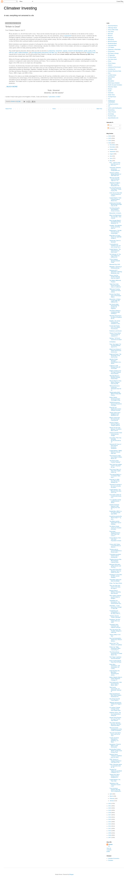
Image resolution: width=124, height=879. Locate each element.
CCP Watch (111, 47)
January (112, 800)
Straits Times (111, 94)
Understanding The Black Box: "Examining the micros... (114, 673)
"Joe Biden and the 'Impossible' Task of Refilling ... (115, 523)
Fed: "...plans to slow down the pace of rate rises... (114, 164)
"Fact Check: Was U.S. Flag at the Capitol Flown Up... (115, 471)
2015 (109, 819)
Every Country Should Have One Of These (115, 661)
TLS (109, 98)
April (111, 794)
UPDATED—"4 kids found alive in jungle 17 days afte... (115, 607)
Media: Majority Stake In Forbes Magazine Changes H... (115, 679)
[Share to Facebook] (33, 102)
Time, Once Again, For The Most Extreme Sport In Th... (115, 346)
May (111, 160)
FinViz (109, 61)
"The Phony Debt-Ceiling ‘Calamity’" (115, 461)
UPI (109, 106)
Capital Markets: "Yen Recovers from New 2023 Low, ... (115, 491)
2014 (109, 821)
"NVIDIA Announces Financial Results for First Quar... (115, 404)
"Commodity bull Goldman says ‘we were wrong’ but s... (115, 246)
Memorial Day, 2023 (114, 264)
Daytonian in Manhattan (114, 49)
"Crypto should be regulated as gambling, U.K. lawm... (114, 740)
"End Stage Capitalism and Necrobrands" (115, 657)
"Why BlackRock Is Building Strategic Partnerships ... (114, 377)
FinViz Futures (112, 63)
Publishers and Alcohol (115, 331)
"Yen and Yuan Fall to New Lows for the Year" (115, 734)
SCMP (109, 91)
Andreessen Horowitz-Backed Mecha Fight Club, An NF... (115, 204)
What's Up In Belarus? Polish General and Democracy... (115, 351)
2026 (109, 136)
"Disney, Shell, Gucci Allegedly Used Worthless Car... (114, 414)
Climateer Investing (20, 8)
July (111, 156)
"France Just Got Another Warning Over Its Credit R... (114, 277)
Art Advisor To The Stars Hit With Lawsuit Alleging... (115, 576)
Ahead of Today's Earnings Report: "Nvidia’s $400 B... (115, 424)
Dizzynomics (111, 51)
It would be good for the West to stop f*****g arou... (115, 518)
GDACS (110, 65)
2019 (109, 810)
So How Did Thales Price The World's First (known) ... (114, 327)
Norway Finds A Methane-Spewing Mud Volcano (115, 592)
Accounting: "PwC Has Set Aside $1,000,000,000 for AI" (115, 440)
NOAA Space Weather (114, 83)
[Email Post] (24, 101)
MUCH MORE (12, 87)
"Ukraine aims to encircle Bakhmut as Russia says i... (115, 551)
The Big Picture (112, 96)
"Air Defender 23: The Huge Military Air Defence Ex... (115, 256)
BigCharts (110, 37)
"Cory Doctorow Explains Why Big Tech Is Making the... (115, 790)
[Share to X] (31, 102)
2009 (109, 833)
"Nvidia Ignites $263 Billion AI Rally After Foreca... (115, 394)
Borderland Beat (112, 43)
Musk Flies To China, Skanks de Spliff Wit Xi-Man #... (115, 237)
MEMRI (110, 79)
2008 (109, 835)
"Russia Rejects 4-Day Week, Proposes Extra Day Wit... (115, 382)
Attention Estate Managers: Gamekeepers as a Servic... (115, 361)
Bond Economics (112, 41)
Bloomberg (111, 39)
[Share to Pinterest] (35, 102)
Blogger (71, 874)
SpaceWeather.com (113, 118)
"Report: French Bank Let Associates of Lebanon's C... (115, 335)
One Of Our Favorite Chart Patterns (114, 699)
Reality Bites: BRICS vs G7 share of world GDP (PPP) (115, 513)
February (112, 798)
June (111, 158)
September (113, 151)
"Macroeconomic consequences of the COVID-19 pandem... (115, 729)
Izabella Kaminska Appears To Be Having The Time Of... (114, 507)
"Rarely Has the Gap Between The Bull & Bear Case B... (115, 429)
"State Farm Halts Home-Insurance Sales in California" (115, 285)
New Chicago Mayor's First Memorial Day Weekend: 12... (115, 222)
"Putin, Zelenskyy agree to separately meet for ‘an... (115, 766)
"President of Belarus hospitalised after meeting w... (115, 312)
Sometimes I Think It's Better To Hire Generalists (115, 746)
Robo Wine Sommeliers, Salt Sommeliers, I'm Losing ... (114, 666)
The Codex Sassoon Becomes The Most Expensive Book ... (115, 724)
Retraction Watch (112, 87)
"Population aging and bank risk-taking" (115, 580)
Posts (110, 125)
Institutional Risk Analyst (114, 67)
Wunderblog (111, 110)
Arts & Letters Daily (113, 29)
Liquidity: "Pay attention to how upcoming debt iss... (115, 227)
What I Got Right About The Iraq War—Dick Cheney (115, 217)
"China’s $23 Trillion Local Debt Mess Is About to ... (115, 546)
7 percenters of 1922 (54, 96)
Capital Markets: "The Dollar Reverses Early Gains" (115, 251)
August (112, 154)
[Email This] (27, 102)
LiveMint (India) (112, 75)
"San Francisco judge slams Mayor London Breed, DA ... (115, 457)
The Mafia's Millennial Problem (115, 281)
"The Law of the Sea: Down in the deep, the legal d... (115, 587)
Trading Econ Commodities (111, 101)
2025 (109, 138)
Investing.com (111, 69)
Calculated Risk (112, 45)
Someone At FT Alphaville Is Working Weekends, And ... (115, 272)
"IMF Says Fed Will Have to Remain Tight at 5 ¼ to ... (114, 179)
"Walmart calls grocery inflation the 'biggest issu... (115, 704)
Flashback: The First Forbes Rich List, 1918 (114, 621)
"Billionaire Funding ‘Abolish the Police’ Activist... (115, 290)
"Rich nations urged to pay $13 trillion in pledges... (115, 597)
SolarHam (110, 92)
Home (54, 108)
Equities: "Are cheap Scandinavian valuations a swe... (115, 322)
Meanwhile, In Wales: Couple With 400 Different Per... (115, 301)
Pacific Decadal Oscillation (115, 85)
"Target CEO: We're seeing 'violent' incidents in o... (114, 776)
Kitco (109, 73)
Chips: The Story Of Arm (115, 583)
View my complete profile (109, 850)
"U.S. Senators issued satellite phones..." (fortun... (115, 501)
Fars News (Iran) (112, 59)
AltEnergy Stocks (112, 27)
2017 (109, 815)
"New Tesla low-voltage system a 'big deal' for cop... (115, 466)
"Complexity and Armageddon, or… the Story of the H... (115, 612)
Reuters (110, 89)
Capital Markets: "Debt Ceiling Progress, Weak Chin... (115, 199)
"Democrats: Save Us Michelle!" (115, 241)
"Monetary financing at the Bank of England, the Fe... (115, 317)
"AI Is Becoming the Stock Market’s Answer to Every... (114, 209)
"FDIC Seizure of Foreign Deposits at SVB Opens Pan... (115, 761)
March (111, 796)
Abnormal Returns (113, 25)
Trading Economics (113, 104)
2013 (109, 824)
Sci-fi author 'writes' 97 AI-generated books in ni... (115, 496)
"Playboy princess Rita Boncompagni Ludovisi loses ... (115, 561)
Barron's (110, 35)
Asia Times (111, 31)
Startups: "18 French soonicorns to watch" (115, 339)
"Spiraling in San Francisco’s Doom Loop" (114, 785)
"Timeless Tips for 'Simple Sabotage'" (115, 616)
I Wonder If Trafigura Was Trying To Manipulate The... (114, 184)
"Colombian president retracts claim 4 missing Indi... (115, 556)
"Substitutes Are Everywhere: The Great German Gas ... (115, 602)
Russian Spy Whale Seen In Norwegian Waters (115, 296)
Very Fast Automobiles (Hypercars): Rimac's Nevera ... (115, 640)
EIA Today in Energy (113, 53)
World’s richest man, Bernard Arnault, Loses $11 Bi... (114, 419)
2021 (109, 806)
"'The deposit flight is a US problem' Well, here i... (115, 476)
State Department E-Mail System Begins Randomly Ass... (115, 695)
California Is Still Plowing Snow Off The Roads (114, 367)
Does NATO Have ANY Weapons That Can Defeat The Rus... (115, 571)
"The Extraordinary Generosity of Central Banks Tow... (115, 653)
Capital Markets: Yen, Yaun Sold (115, 780)
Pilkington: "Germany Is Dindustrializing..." (115, 267)
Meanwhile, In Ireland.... (115, 213)
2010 (109, 830)
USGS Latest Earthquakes (115, 108)
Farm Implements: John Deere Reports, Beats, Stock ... (115, 684)
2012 (109, 826)
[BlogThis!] (29, 102)
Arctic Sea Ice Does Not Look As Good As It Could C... (115, 194)
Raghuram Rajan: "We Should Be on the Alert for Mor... (115, 356)
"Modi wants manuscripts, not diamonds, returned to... (115, 689)
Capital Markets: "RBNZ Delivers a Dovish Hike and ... (115, 452)
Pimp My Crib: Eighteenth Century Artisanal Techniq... (115, 409)
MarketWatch (111, 77)
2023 (109, 143)
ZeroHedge (111, 114)
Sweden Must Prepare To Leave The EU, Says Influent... (115, 719)
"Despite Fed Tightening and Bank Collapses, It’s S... (115, 771)
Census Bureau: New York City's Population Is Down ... (115, 540)
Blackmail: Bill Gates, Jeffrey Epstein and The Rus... (115, 566)
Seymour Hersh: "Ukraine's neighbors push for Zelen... (115, 756)
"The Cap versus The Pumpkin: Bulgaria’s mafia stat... (115, 631)
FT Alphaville (111, 55)
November (112, 147)
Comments (112, 128)
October (112, 149)
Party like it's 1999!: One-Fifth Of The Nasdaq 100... (114, 481)
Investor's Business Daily (114, 71)
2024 (109, 140)
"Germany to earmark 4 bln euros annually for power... (115, 486)
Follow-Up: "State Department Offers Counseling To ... (115, 648)
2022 (109, 803)
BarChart (110, 33)
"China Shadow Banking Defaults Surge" (114, 261)
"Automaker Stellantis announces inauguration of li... (115, 169)
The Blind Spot (112, 116)
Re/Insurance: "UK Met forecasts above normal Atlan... (115, 232)
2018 (109, 812)
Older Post (99, 108)
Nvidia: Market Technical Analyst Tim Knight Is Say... (115, 399)
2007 (109, 837)
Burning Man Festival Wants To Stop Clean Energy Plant (115, 751)
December (112, 145)
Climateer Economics (113, 858)
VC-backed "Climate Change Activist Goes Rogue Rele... (115, 709)
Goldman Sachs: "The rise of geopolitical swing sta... (115, 714)
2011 (109, 828)
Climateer (110, 860)
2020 (109, 808)
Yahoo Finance (112, 112)
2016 (109, 817)
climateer (110, 845)
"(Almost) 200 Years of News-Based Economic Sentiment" (115, 446)
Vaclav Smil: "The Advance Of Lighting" (115, 644)
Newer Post (9, 108)
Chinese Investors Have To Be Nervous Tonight (115, 434)
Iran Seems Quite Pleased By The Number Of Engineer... (114, 306)
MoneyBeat (111, 81)
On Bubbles (112, 342)
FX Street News (112, 57)
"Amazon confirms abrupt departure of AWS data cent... (115, 174)
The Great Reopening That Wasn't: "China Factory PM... (115, 189)
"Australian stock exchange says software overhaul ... (115, 626)
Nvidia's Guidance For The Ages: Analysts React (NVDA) (115, 372)
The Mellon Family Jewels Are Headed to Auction (115, 528)
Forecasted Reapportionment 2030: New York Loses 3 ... (114, 533)
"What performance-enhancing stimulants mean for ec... (115, 388)
